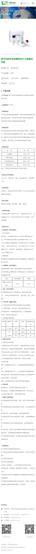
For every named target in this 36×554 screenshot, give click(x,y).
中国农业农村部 (12, 544)
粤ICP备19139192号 (7, 550)
